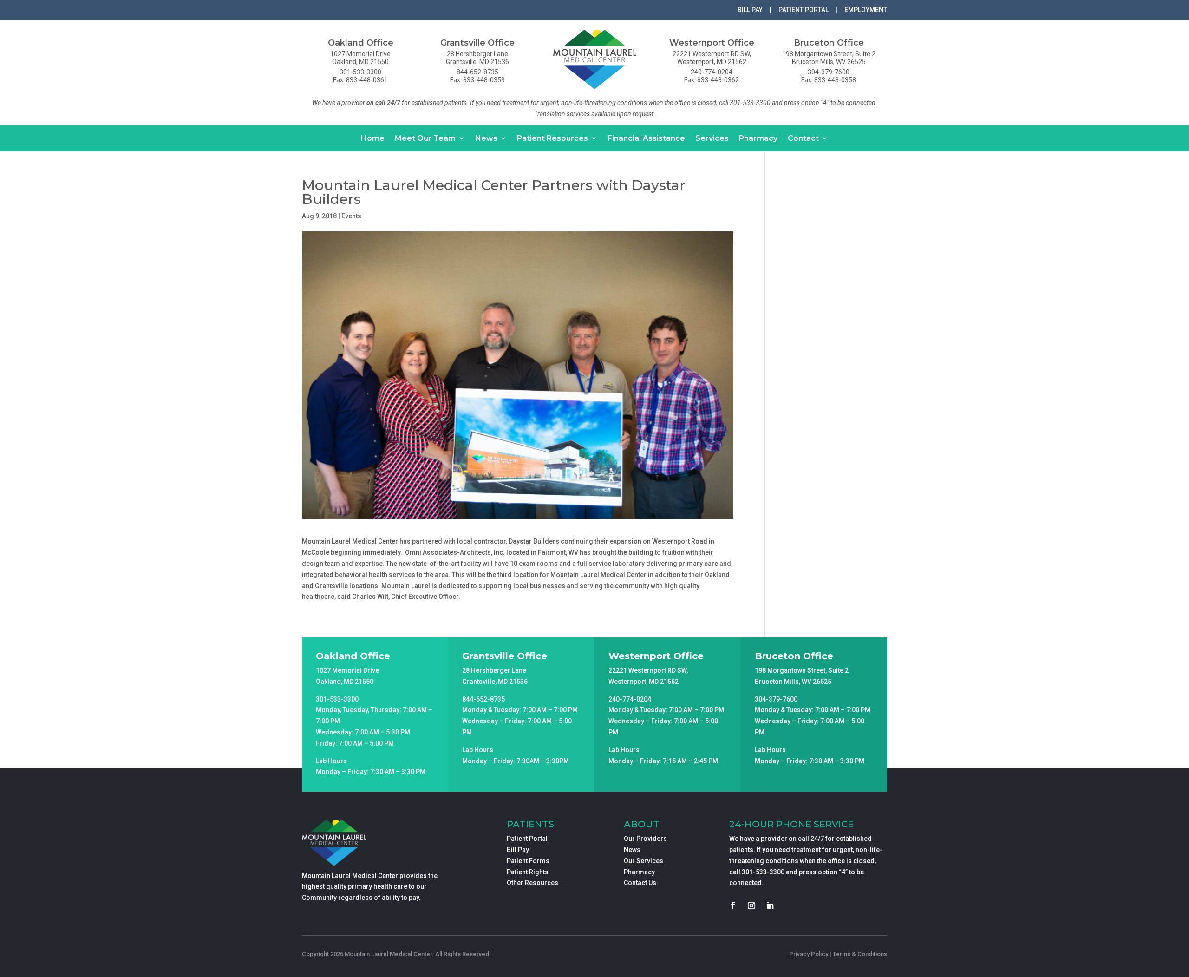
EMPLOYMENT (865, 9)
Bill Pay (518, 849)
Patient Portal (527, 838)
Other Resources (532, 882)
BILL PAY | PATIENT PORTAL (783, 9)
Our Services (643, 861)
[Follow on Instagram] (751, 905)
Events (351, 216)
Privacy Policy (808, 954)
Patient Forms (528, 861)
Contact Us (640, 882)
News (486, 138)
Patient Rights (528, 872)
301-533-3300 (763, 872)
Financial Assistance (646, 138)
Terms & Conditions (860, 954)
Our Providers (645, 838)
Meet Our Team (425, 138)
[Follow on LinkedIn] (770, 905)
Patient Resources (552, 138)
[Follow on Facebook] (732, 905)
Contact (803, 138)
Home (373, 138)
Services (712, 138)
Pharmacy (758, 138)
